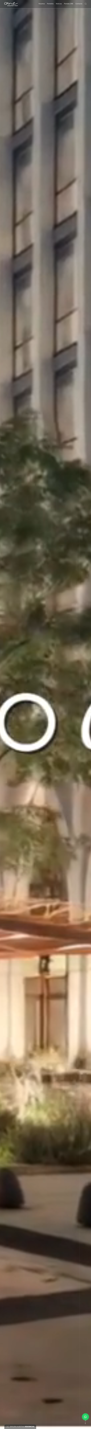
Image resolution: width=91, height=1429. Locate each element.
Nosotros (42, 4)
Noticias (59, 4)
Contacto (78, 4)
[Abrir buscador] (86, 4)
